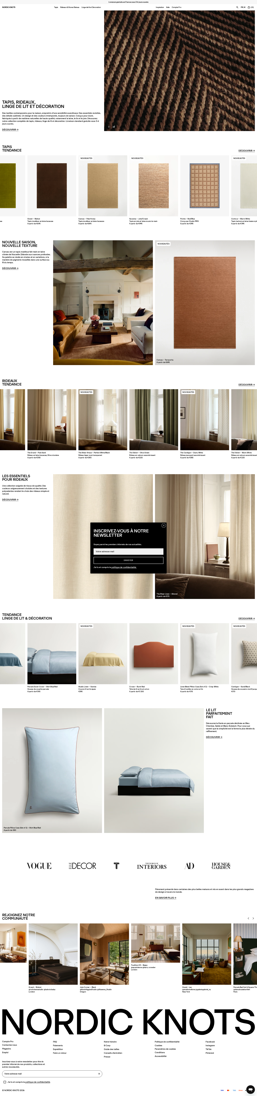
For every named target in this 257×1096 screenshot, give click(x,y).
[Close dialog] (164, 525)
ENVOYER (128, 560)
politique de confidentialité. (124, 567)
